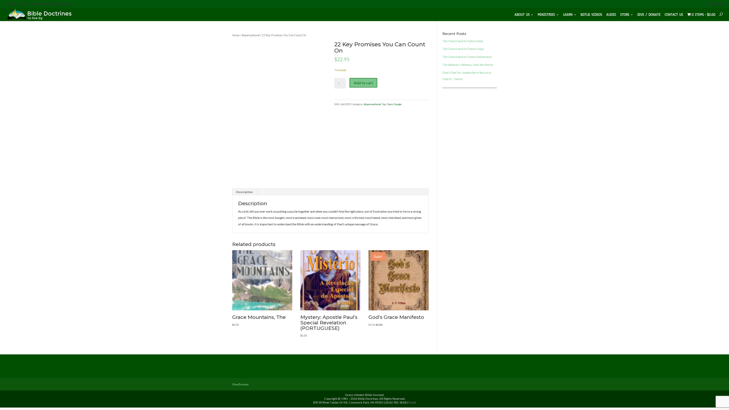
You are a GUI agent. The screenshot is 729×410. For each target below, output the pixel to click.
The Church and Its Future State (462, 41)
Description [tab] (244, 192)
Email (412, 402)
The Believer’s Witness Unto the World (467, 64)
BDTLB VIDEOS (591, 15)
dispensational (251, 35)
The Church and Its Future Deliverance (467, 56)
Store (624, 15)
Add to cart (363, 82)
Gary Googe (394, 104)
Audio (611, 15)
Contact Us (674, 15)
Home (236, 35)
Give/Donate (240, 384)
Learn (568, 15)
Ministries (546, 15)
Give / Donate (648, 15)
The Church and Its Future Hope (463, 48)
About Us (522, 15)
